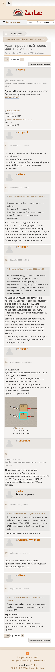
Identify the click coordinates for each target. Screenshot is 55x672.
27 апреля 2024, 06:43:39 (14, 459)
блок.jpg (19, 428)
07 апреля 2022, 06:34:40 (16, 80)
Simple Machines (36, 668)
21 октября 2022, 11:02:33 (19, 188)
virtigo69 (22, 132)
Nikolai (21, 69)
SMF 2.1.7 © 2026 (19, 668)
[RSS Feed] (27, 653)
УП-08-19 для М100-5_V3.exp (20, 120)
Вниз (6, 59)
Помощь (14, 660)
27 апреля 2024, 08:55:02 (19, 504)
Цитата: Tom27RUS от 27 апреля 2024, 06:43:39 (27, 514)
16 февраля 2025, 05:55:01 (20, 588)
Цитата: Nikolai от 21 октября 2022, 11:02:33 (26, 269)
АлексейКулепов (28, 539)
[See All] (6, 34)
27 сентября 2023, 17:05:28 (22, 362)
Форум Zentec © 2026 (27, 657)
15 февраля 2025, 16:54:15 (20, 553)
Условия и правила (28, 660)
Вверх (7, 635)
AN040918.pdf (12, 97)
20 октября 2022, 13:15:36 (19, 145)
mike (20, 491)
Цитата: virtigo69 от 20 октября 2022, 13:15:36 (27, 197)
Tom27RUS (23, 440)
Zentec (34, 665)
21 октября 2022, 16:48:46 (19, 260)
